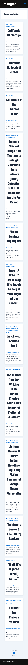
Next (14, 655)
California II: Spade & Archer (14, 67)
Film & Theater (9, 24)
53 (10, 653)
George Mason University (11, 225)
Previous (14, 650)
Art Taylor (8, 4)
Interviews (8, 369)
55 (17, 653)
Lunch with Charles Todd (14, 340)
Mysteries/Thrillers (10, 26)
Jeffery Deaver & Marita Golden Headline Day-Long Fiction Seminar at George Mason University (14, 470)
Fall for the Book (10, 600)
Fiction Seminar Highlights (14, 236)
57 (23, 653)
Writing (16, 227)
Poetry (16, 330)
